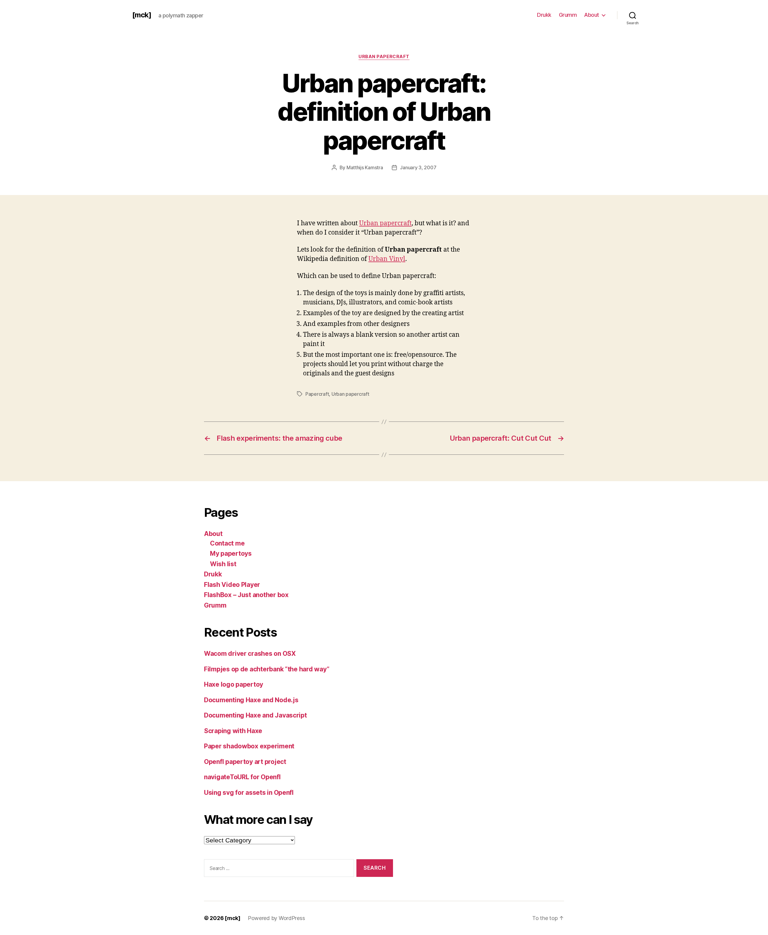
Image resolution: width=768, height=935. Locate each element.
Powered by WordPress (276, 918)
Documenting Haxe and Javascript (255, 715)
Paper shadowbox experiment (249, 746)
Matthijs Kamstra (364, 167)
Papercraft (317, 394)
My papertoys (231, 553)
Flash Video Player (232, 584)
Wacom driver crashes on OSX (250, 653)
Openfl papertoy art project (245, 761)
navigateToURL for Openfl (242, 777)
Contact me (227, 543)
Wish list (223, 564)
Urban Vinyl (386, 259)
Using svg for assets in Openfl (249, 792)
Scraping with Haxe (233, 731)
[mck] (141, 15)
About (591, 15)
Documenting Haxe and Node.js (251, 700)
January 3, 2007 (418, 167)
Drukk (544, 15)
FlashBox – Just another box (246, 595)
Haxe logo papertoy (233, 684)
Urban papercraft (384, 56)
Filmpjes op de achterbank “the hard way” (266, 669)
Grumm (568, 15)
